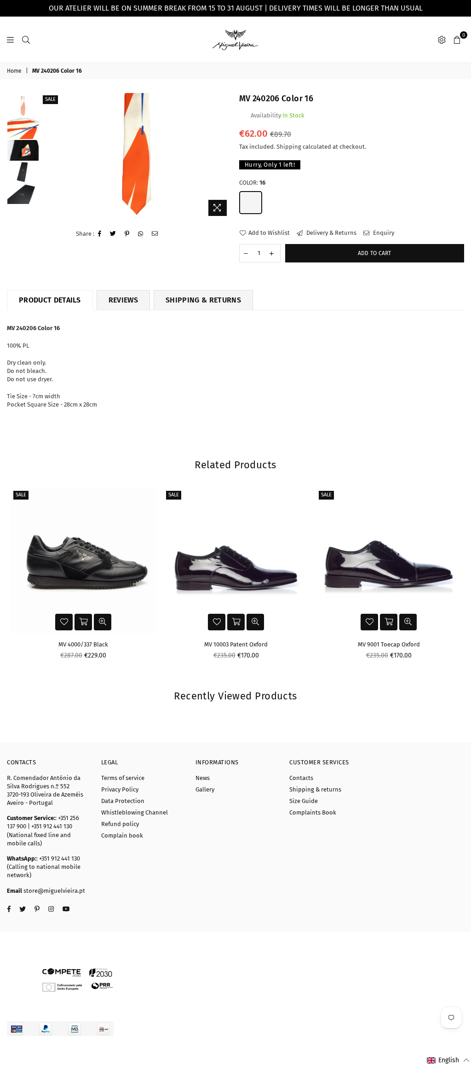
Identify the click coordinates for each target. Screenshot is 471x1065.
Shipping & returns (315, 789)
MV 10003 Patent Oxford (236, 644)
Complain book (122, 835)
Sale (50, 99)
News (202, 777)
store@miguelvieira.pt (53, 890)
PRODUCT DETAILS (50, 300)
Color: (252, 182)
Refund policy (120, 824)
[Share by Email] (155, 234)
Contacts (301, 777)
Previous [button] (48, 157)
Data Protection (122, 800)
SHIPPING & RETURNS (203, 300)
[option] (136, 157)
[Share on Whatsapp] (141, 234)
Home (14, 71)
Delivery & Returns (330, 232)
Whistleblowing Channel (134, 812)
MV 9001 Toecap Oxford (389, 644)
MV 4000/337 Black (83, 644)
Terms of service (122, 777)
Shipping (288, 146)
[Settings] (442, 40)
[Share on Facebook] (100, 234)
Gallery (204, 789)
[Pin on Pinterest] (127, 234)
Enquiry (383, 232)
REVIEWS (123, 300)
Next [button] (224, 157)
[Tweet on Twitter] (113, 234)
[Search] (26, 40)
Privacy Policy (119, 789)
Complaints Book (312, 812)
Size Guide (303, 800)
